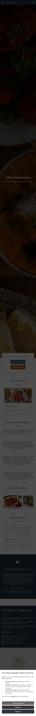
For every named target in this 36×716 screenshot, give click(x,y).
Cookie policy (13, 696)
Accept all (18, 711)
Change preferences (18, 703)
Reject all (18, 707)
